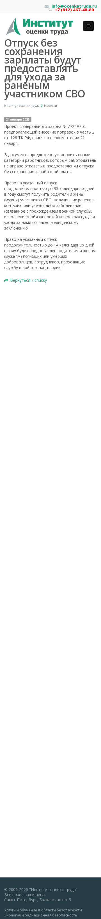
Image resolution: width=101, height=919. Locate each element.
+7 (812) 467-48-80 (74, 9)
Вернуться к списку (28, 280)
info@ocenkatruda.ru (74, 6)
